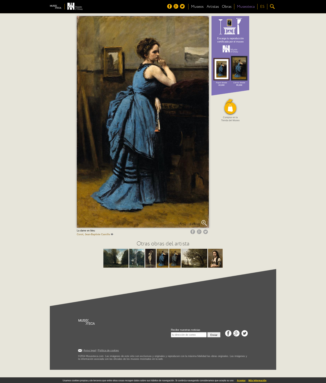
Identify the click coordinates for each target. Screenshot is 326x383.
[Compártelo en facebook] (193, 233)
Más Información (257, 380)
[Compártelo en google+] (199, 233)
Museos (197, 6)
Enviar (213, 335)
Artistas (213, 6)
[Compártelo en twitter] (206, 233)
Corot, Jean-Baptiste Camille (93, 234)
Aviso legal (90, 350)
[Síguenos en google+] (176, 7)
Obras (226, 6)
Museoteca (246, 6)
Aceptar (241, 380)
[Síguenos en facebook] (170, 7)
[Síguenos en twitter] (183, 7)
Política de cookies (108, 350)
